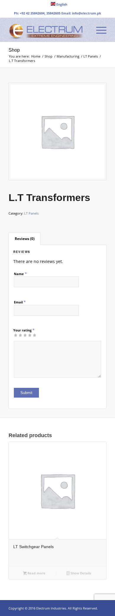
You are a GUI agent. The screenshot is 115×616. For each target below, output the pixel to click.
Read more (36, 573)
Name (20, 273)
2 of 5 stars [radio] (18, 335)
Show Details (80, 573)
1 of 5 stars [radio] (15, 335)
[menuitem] (59, 4)
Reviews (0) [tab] (24, 238)
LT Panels (31, 213)
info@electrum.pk (86, 13)
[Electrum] (48, 30)
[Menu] (98, 30)
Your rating (23, 330)
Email (20, 302)
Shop (14, 50)
